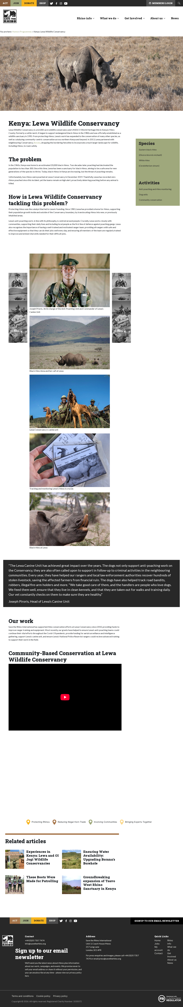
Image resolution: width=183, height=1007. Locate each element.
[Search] (179, 3)
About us (156, 18)
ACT (5, 3)
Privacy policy (60, 996)
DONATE (29, 3)
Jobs (156, 943)
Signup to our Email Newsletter (157, 920)
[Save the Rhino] (10, 16)
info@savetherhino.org (35, 943)
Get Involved (133, 18)
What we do (108, 18)
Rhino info (84, 18)
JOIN (16, 3)
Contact (158, 953)
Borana (37, 142)
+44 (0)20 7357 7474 (34, 940)
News (175, 18)
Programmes (26, 31)
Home (15, 31)
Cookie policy (43, 996)
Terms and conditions (22, 996)
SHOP (42, 3)
